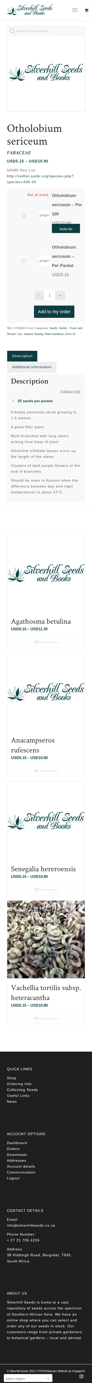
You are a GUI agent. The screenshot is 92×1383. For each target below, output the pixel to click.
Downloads (17, 1155)
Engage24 (78, 1371)
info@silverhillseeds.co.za (31, 1225)
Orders (13, 1149)
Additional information (32, 367)
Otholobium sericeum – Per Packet (64, 256)
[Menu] (74, 10)
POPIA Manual (46, 1371)
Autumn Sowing (33, 333)
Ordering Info (19, 1084)
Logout (13, 1178)
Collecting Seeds (22, 1090)
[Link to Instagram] (81, 1378)
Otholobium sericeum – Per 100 (67, 204)
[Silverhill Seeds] (38, 10)
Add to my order (54, 311)
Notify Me (66, 229)
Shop (11, 1078)
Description (22, 356)
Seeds (53, 328)
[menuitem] (76, 10)
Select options (48, 642)
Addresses (16, 1160)
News (12, 1101)
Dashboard (17, 1143)
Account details (21, 1166)
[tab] (22, 356)
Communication (21, 1172)
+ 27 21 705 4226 (23, 1240)
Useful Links (18, 1096)
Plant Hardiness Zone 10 (60, 333)
